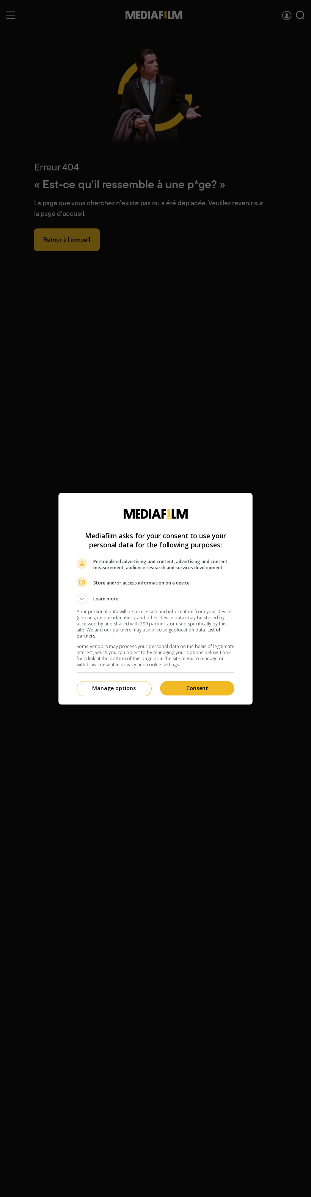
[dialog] (155, 599)
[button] (155, 599)
